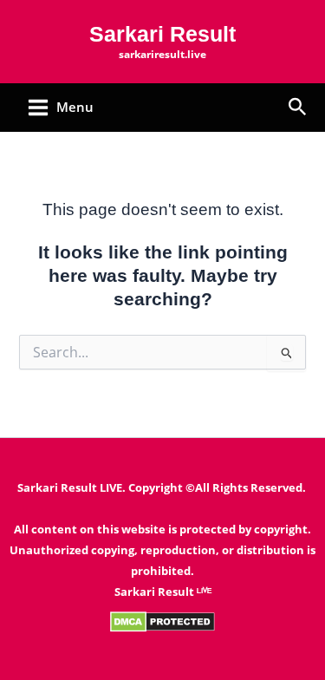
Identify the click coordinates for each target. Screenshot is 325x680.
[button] (298, 108)
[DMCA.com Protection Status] (162, 620)
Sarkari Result (162, 34)
